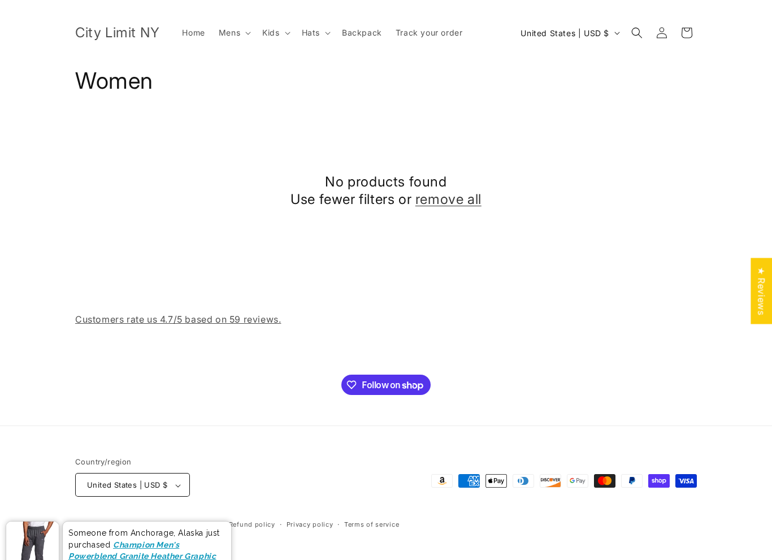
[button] (233, 33)
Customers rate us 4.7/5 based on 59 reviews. (178, 319)
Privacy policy (310, 524)
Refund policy (252, 524)
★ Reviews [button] (761, 291)
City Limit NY (127, 525)
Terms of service (371, 524)
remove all (448, 199)
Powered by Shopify (184, 525)
